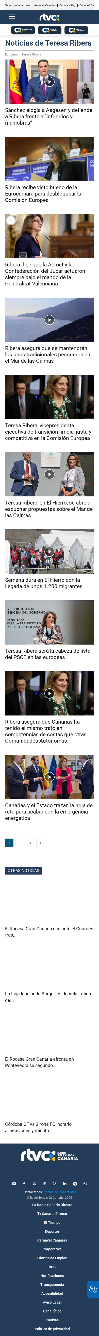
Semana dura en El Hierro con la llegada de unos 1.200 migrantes (43, 583)
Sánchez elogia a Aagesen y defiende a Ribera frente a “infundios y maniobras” (48, 116)
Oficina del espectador (59, 1192)
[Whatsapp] (85, 1184)
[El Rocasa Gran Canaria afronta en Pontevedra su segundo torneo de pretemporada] (49, 1034)
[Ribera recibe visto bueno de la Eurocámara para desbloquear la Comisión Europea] (49, 159)
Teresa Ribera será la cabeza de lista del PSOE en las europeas (47, 654)
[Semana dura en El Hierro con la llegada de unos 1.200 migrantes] (49, 551)
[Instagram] (54, 1184)
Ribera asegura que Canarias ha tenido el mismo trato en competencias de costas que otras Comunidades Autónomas (46, 731)
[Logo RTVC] (49, 17)
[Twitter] (34, 1184)
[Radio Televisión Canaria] (49, 1155)
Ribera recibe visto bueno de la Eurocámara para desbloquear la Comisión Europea (43, 193)
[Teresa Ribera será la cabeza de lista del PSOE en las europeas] (49, 622)
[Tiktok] (44, 1184)
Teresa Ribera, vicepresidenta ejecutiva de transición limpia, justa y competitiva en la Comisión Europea (48, 431)
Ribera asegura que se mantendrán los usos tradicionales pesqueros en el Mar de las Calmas (47, 354)
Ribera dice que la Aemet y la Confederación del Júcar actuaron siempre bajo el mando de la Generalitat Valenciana (45, 274)
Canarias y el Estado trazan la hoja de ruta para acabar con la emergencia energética (49, 811)
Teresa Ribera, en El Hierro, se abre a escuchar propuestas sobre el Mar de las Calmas (49, 509)
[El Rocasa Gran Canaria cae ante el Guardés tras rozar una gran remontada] (49, 903)
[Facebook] (24, 1184)
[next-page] (40, 843)
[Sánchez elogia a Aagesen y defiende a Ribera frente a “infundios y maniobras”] (49, 82)
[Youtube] (14, 1184)
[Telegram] (75, 1184)
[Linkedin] (65, 1184)
